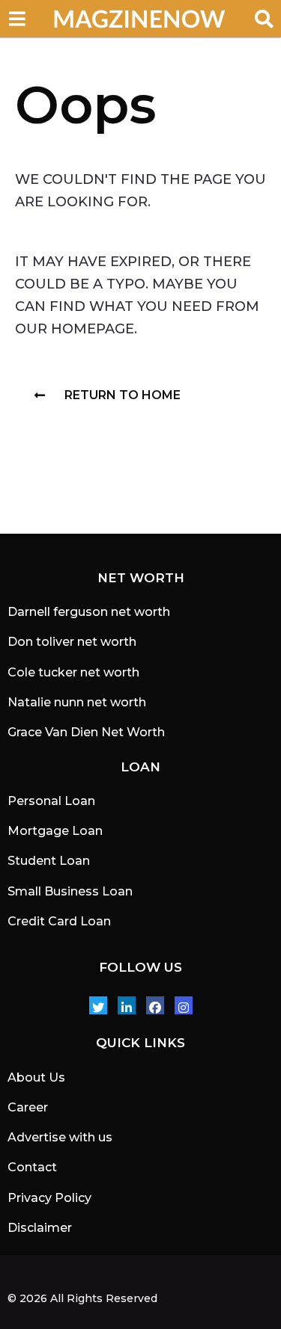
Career (27, 1107)
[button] (16, 19)
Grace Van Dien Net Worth (86, 732)
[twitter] (98, 1005)
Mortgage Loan (55, 831)
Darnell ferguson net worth (88, 612)
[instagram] (184, 1005)
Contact (32, 1167)
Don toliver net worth (71, 642)
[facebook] (155, 1005)
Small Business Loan (70, 891)
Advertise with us (59, 1137)
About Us (36, 1077)
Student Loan (48, 861)
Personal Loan (51, 801)
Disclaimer (39, 1228)
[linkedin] (127, 1005)
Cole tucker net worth (73, 672)
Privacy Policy (49, 1198)
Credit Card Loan (59, 921)
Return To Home (122, 395)
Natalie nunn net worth (76, 702)
